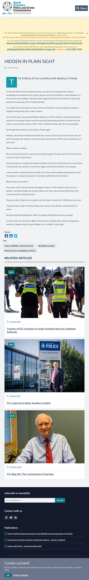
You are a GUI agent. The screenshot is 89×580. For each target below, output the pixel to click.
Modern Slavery (46, 245)
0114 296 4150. (74, 49)
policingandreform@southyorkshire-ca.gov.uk (31, 49)
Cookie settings (20, 575)
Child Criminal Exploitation (18, 245)
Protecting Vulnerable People (20, 250)
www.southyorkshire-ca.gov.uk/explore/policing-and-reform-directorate (45, 43)
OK (8, 575)
